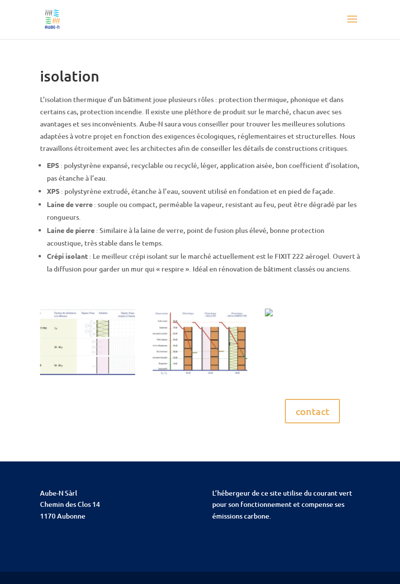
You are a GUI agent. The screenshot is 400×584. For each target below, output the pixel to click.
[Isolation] (269, 316)
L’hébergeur (231, 493)
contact (312, 411)
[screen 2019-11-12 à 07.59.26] (87, 375)
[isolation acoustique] (200, 375)
